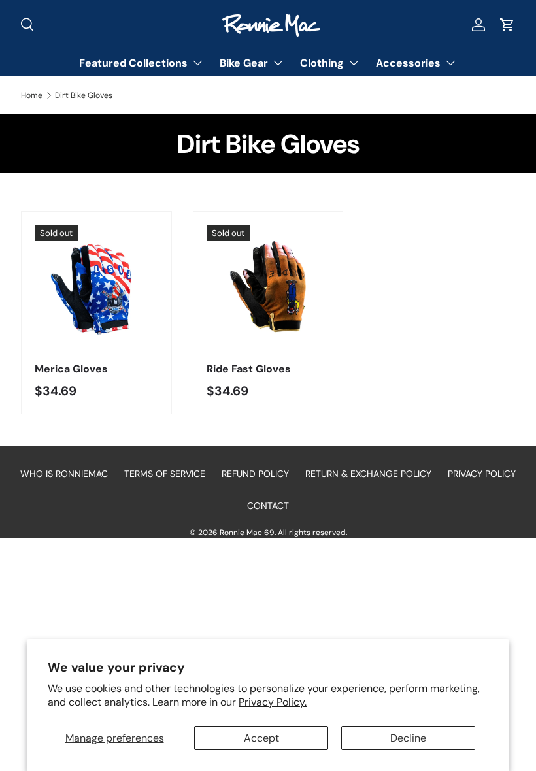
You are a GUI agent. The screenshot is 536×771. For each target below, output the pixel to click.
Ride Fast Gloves (249, 369)
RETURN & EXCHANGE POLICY (368, 474)
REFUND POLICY (255, 474)
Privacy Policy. (273, 702)
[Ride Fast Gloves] (268, 286)
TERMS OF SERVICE (164, 474)
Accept (261, 738)
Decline (408, 738)
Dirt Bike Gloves (83, 95)
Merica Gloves (71, 369)
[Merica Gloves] (96, 286)
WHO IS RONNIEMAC (64, 474)
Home (31, 95)
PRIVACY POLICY (482, 474)
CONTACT (268, 506)
